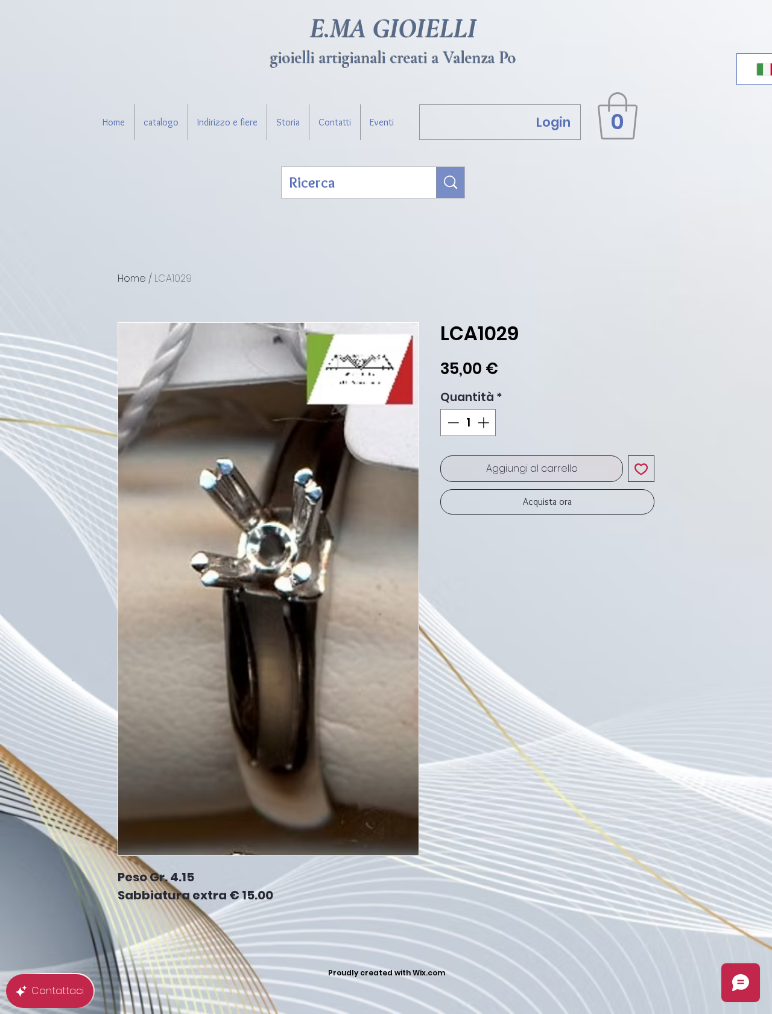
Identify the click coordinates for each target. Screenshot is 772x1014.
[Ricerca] (450, 182)
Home (132, 278)
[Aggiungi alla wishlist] (641, 468)
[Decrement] (452, 423)
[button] (618, 116)
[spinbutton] (468, 423)
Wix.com (429, 973)
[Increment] (485, 423)
